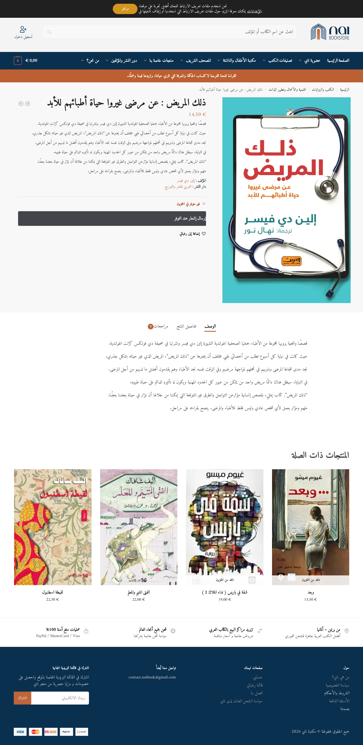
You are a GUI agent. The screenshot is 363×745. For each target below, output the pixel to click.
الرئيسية (344, 89)
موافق (125, 8)
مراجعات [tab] (159, 326)
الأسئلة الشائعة (339, 701)
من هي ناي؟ (341, 677)
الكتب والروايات (323, 89)
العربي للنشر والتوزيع (178, 186)
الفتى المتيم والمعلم (139, 592)
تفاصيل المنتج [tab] (186, 326)
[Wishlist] (280, 478)
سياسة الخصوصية (338, 685)
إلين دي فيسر (186, 180)
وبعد (311, 592)
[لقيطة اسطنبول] (53, 527)
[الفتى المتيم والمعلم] (139, 527)
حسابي (258, 677)
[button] (25, 60)
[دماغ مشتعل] (21, 103)
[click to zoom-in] (282, 200)
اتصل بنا (257, 693)
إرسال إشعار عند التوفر (311, 611)
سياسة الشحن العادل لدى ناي (241, 701)
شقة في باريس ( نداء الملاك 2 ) (225, 592)
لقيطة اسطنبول (52, 592)
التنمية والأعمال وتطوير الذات (287, 89)
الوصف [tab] (210, 326)
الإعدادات (254, 11)
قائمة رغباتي (255, 685)
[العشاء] (27, 103)
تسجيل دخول (23, 36)
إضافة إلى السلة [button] (138, 611)
